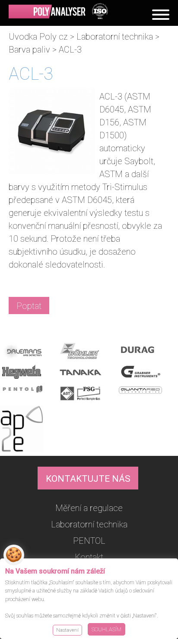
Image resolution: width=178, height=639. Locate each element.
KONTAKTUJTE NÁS (88, 479)
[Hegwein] (28, 374)
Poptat (28, 306)
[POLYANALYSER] (58, 11)
